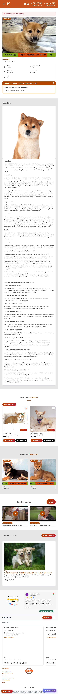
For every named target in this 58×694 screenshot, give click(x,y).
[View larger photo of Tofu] (53, 408)
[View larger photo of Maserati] (26, 408)
